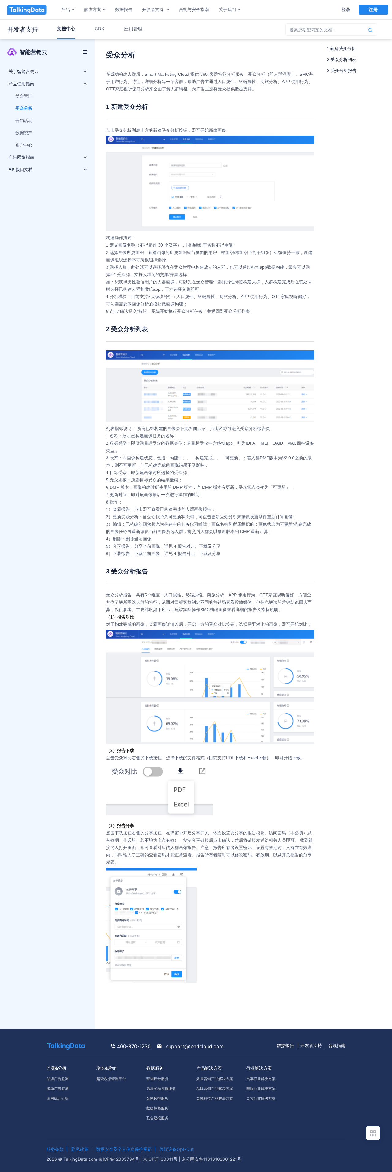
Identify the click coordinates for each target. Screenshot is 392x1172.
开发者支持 (311, 1045)
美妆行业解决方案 (261, 1098)
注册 (373, 9)
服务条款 (55, 1149)
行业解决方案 (259, 1068)
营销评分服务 (157, 1078)
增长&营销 (106, 1068)
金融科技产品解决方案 (214, 1098)
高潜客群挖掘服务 (161, 1088)
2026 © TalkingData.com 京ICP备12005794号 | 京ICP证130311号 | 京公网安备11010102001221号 (144, 1159)
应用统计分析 (58, 1098)
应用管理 (133, 29)
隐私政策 (80, 1149)
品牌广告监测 (58, 1078)
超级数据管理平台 (111, 1078)
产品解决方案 (209, 1068)
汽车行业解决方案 (261, 1078)
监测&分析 (56, 1068)
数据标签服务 (157, 1108)
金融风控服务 (157, 1098)
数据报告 (123, 9)
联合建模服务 (157, 1118)
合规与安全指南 (194, 9)
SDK (99, 29)
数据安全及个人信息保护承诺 (124, 1149)
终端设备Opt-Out (177, 1149)
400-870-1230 (133, 1046)
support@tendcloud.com (194, 1046)
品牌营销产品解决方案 (214, 1088)
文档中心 (66, 29)
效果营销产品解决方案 (214, 1078)
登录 (346, 9)
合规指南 (336, 1045)
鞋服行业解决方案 (261, 1088)
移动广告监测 (58, 1088)
